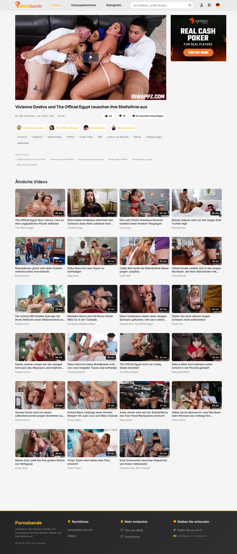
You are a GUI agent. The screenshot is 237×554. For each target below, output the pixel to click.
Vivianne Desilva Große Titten (31, 159)
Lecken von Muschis (118, 136)
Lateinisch (37, 136)
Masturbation (55, 136)
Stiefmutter (23, 143)
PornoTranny (132, 536)
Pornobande (30, 5)
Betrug (137, 136)
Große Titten (86, 136)
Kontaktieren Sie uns (80, 529)
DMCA (72, 536)
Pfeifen (70, 136)
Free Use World (134, 530)
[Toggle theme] (210, 5)
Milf (100, 136)
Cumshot (22, 136)
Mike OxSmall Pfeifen (27, 164)
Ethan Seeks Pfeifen (118, 159)
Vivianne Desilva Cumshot (91, 159)
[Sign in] (201, 5)
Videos (56, 5)
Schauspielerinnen (83, 5)
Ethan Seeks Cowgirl (142, 159)
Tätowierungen (154, 136)
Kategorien (113, 5)
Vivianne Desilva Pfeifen (62, 159)
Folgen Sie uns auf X (189, 530)
